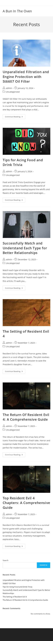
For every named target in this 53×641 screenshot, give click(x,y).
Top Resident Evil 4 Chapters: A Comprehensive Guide (26, 503)
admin (9, 88)
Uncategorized (13, 91)
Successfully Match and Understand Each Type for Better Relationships (25, 248)
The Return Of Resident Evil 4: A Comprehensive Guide (26, 417)
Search (5, 560)
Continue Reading (15, 117)
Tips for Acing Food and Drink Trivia (17, 586)
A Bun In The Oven (17, 11)
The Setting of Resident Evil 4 (15, 596)
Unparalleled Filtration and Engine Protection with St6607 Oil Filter (26, 76)
